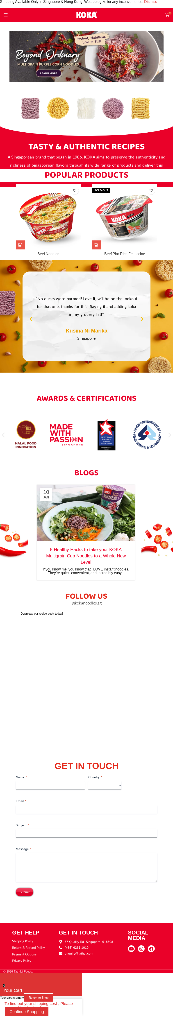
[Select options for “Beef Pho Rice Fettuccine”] (96, 244)
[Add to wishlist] (75, 191)
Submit (25, 892)
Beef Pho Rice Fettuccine (124, 254)
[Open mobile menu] (5, 14)
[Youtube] (131, 948)
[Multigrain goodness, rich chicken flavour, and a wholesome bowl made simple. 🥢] (150, 640)
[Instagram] (141, 948)
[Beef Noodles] (48, 216)
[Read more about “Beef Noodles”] (20, 244)
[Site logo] (86, 14)
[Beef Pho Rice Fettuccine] (124, 216)
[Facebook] (151, 948)
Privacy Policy (21, 961)
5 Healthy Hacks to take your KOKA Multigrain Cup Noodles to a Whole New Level (86, 556)
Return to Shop (38, 997)
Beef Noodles (48, 254)
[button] (31, 318)
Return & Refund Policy (28, 948)
